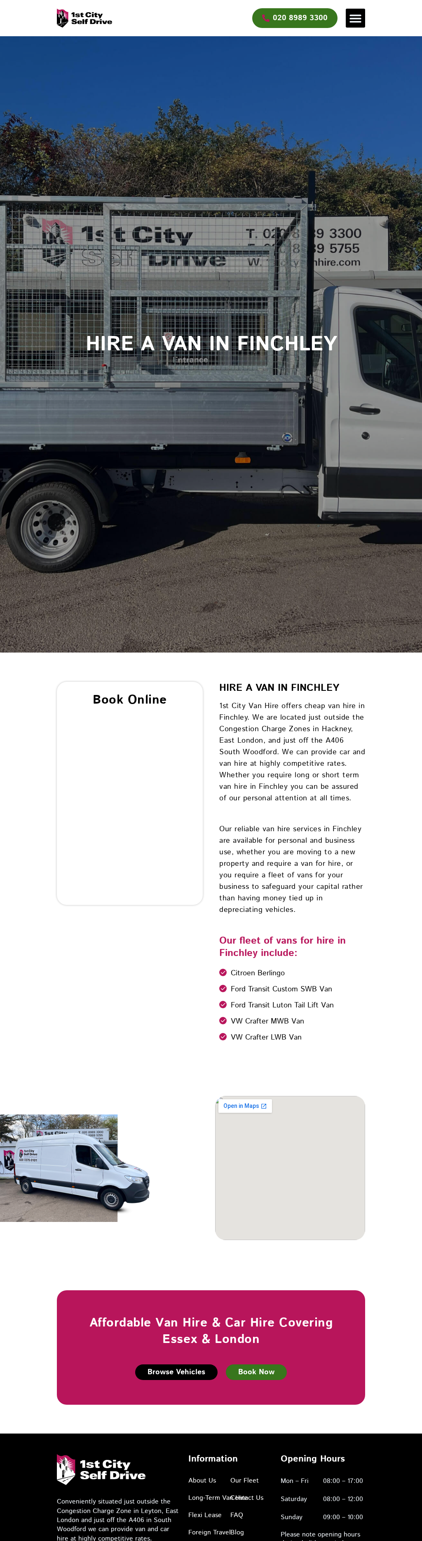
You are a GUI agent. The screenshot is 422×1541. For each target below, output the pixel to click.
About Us (202, 1480)
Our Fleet (244, 1480)
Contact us (246, 1498)
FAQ (236, 1515)
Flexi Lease (205, 1515)
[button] (355, 18)
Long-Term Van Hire (218, 1498)
